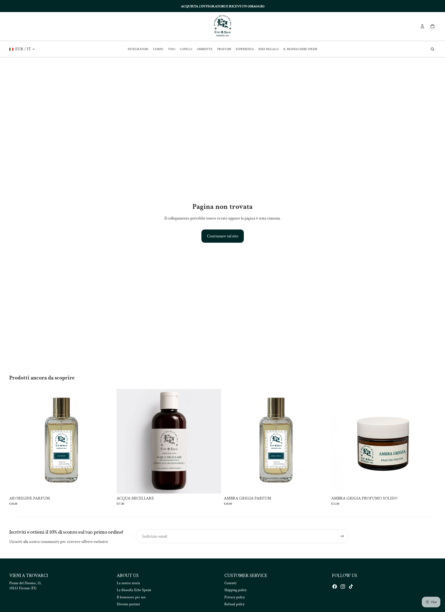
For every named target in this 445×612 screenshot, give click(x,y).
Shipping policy (235, 590)
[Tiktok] (351, 586)
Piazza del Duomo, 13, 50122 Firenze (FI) (25, 586)
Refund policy (234, 604)
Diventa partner (128, 604)
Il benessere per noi (131, 597)
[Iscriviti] (342, 536)
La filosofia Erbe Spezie (134, 590)
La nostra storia (128, 583)
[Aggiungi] (214, 486)
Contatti (230, 583)
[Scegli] (106, 486)
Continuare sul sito (222, 236)
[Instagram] (343, 586)
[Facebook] (334, 586)
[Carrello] (432, 26)
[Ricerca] (432, 49)
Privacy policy (234, 597)
